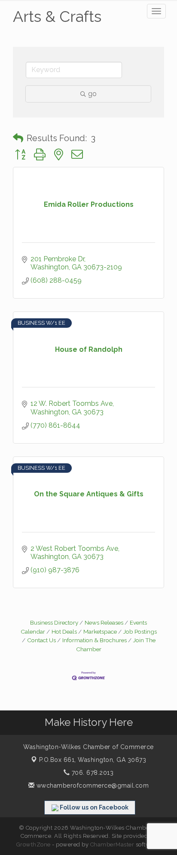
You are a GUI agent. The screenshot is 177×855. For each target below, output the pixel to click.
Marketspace (100, 631)
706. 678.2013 (91, 772)
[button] (18, 138)
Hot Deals (64, 631)
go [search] (92, 94)
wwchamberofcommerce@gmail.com (91, 785)
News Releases (104, 622)
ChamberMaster (112, 844)
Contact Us (41, 640)
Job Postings (140, 631)
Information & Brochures (94, 640)
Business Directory (54, 622)
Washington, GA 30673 (92, 759)
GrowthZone (33, 844)
